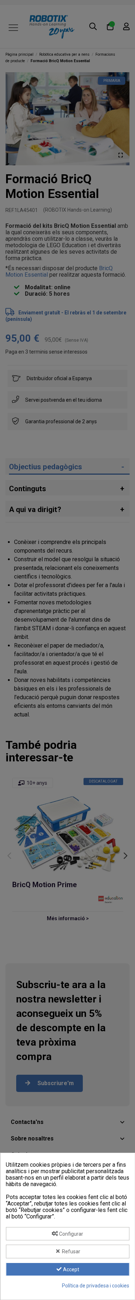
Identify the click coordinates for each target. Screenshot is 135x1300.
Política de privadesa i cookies (95, 1286)
